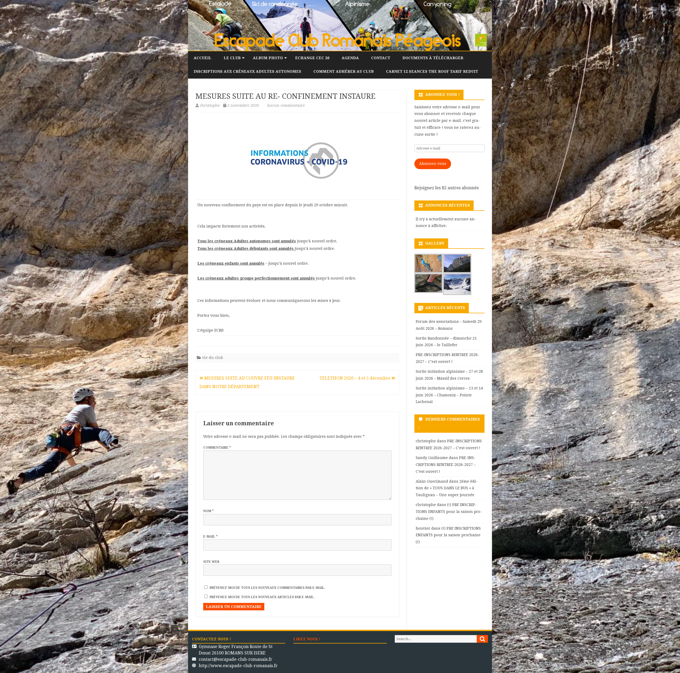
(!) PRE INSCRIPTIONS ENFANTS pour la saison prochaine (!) (449, 512)
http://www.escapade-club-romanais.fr (238, 665)
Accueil (202, 58)
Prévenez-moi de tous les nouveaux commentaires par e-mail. (267, 588)
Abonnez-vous (432, 163)
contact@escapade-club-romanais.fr (235, 659)
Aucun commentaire (286, 105)
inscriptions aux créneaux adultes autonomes (247, 71)
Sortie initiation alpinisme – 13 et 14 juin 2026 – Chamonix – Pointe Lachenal (449, 395)
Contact (380, 58)
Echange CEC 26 (312, 58)
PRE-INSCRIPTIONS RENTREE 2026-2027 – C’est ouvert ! (446, 465)
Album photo (268, 58)
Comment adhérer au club (343, 71)
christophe (210, 105)
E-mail (210, 536)
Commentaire (217, 447)
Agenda (350, 58)
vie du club (212, 357)
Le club (232, 58)
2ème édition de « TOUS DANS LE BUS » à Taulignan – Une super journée (447, 488)
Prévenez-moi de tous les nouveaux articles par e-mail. (262, 597)
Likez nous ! (306, 639)
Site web (211, 562)
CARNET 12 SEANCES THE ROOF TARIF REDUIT (432, 71)
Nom (208, 511)
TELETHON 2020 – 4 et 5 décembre (356, 378)
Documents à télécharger (432, 58)
